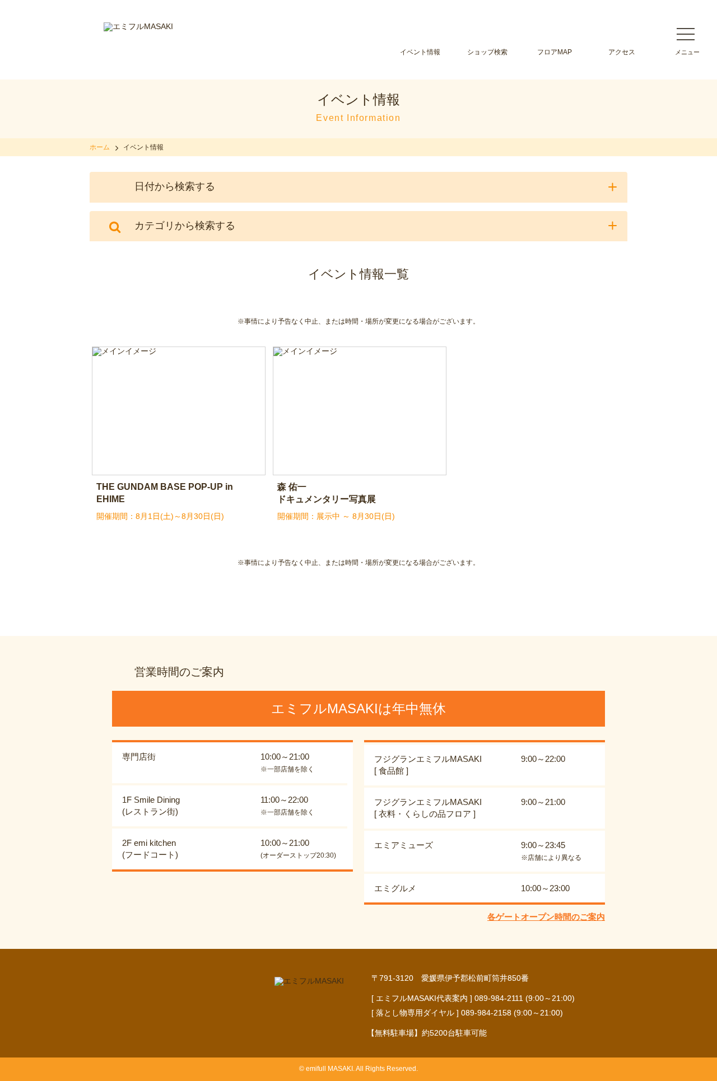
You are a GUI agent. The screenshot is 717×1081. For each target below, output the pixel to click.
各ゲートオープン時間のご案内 (546, 916)
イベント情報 (420, 52)
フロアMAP (554, 52)
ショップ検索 (487, 52)
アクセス (621, 52)
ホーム (100, 147)
